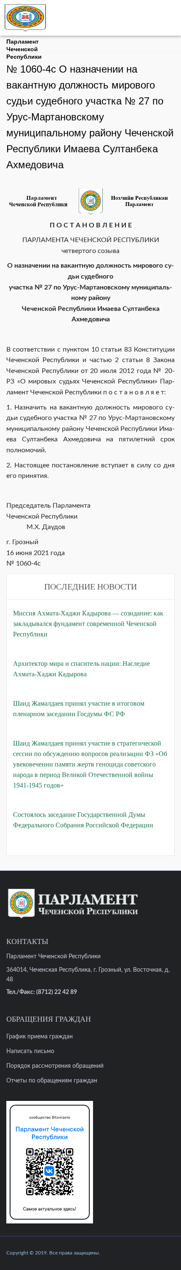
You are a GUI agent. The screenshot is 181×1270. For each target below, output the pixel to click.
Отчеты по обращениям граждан (51, 1081)
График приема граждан (39, 1037)
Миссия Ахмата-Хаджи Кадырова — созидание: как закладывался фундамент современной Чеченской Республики (88, 624)
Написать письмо (30, 1051)
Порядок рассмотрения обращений (55, 1066)
